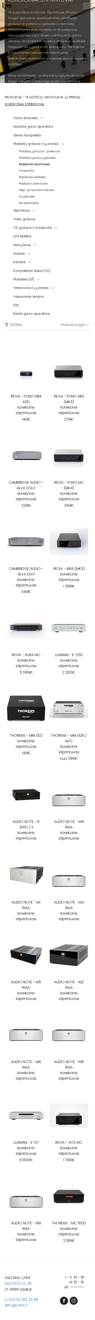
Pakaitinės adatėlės (32, 177)
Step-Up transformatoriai (36, 190)
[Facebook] (64, 1301)
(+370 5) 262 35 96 (21, 1299)
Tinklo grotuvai (24, 219)
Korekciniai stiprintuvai (34, 164)
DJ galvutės (27, 196)
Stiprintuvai (21, 210)
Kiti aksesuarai (29, 203)
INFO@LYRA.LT (16, 1305)
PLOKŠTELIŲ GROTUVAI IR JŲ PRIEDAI (53, 97)
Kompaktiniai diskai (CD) (31, 271)
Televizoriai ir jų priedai (30, 288)
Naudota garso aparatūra (33, 126)
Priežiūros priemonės (33, 184)
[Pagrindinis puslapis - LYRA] (6, 6)
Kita (16, 305)
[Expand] (42, 118)
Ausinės (19, 253)
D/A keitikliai (22, 236)
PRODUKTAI (13, 97)
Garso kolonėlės (25, 118)
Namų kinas (22, 245)
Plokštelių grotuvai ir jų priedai (35, 144)
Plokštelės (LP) (23, 279)
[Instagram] (74, 1301)
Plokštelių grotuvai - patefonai (39, 151)
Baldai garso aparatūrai (31, 314)
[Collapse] (62, 144)
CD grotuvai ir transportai (32, 228)
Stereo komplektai (27, 135)
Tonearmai (26, 171)
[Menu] (87, 5)
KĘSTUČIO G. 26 (18, 1283)
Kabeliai (19, 262)
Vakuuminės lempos (28, 297)
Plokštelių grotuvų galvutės (37, 158)
